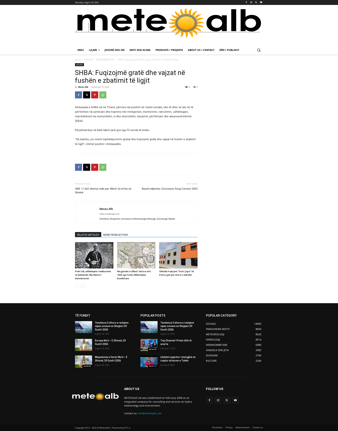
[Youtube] (261, 3)
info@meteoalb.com (150, 413)
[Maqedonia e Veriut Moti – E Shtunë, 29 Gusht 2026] (83, 361)
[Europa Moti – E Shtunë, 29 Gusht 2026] (83, 345)
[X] (256, 3)
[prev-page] (77, 285)
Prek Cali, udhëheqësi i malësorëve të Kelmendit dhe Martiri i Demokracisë (93, 275)
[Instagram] (251, 3)
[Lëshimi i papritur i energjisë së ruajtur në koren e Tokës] (149, 361)
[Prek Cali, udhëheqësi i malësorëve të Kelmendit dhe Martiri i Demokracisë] (94, 255)
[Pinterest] (94, 94)
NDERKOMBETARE (105, 59)
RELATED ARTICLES (88, 234)
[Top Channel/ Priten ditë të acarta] (149, 345)
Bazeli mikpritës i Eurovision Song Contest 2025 (170, 188)
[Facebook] (246, 3)
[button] (259, 50)
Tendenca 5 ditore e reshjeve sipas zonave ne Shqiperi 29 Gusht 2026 (112, 326)
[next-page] (83, 285)
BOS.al (127, 427)
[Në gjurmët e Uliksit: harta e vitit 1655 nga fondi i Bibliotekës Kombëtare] (136, 255)
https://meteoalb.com (109, 214)
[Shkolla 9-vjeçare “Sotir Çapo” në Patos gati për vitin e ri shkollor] (178, 255)
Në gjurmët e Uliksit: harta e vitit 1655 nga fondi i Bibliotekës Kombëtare (134, 275)
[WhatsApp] (102, 94)
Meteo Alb (83, 87)
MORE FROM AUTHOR (115, 234)
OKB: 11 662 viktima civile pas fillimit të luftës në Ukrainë (103, 190)
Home (78, 59)
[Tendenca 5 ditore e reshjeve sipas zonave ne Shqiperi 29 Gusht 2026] (83, 327)
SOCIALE (88, 59)
